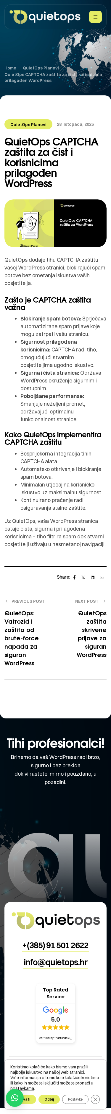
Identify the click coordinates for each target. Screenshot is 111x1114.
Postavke (75, 1099)
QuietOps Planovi (28, 124)
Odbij (49, 1099)
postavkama (22, 1088)
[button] (55, 945)
